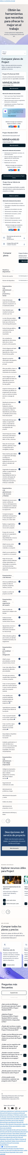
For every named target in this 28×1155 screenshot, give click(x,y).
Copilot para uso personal (20, 1111)
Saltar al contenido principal (7, 1)
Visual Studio (8, 1141)
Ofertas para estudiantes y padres (17, 1126)
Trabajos (13, 1141)
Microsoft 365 (3, 1113)
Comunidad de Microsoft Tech (10, 1137)
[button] (14, 52)
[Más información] (14, 719)
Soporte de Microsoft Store (13, 1116)
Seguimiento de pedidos (13, 1118)
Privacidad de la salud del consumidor (9, 1148)
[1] (2, 1093)
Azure (19, 1130)
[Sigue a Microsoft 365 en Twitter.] (8, 1108)
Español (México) (4, 1144)
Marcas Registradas (10, 1152)
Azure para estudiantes (5, 1128)
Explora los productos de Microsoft (16, 1113)
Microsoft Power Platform (12, 1139)
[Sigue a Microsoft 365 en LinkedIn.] (5, 1108)
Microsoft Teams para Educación (8, 1122)
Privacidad (14, 1150)
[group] (12, 891)
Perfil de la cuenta (18, 1115)
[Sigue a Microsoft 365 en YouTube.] (12, 1108)
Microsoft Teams (8, 1133)
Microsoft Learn (4, 1135)
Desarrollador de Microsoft (19, 1133)
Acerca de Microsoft (21, 1141)
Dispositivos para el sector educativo (14, 1120)
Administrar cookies (22, 1150)
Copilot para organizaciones (7, 1111)
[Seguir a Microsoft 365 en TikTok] (20, 1108)
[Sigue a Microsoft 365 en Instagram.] (16, 1108)
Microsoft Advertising (15, 1131)
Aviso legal (2, 1152)
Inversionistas (15, 1143)
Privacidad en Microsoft (6, 1143)
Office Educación (9, 1124)
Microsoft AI (3, 1130)
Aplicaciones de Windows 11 (7, 1115)
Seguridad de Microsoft (12, 1130)
